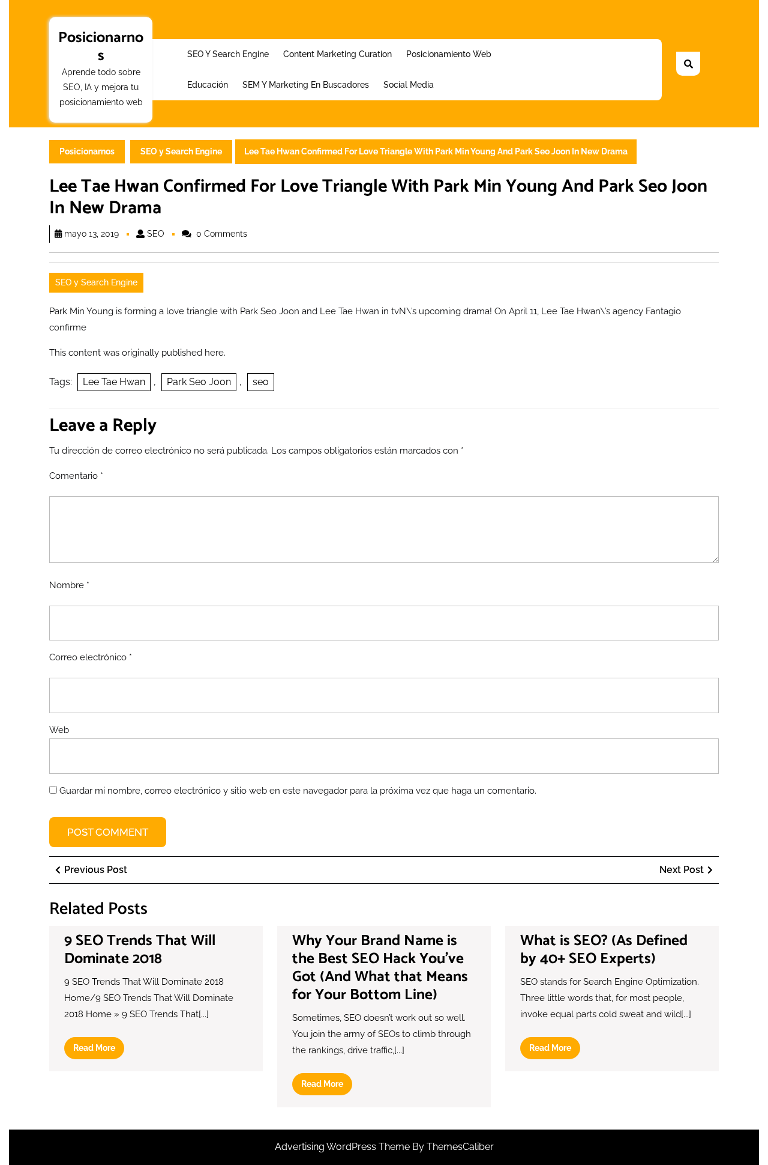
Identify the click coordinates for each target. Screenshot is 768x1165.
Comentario (76, 475)
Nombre (69, 585)
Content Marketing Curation (337, 54)
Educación (207, 85)
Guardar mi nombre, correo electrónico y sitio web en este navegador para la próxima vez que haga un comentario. (297, 790)
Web (59, 730)
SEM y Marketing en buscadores (305, 85)
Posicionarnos (100, 46)
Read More (98, 1050)
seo (261, 382)
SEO (155, 234)
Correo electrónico (90, 657)
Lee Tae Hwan (114, 382)
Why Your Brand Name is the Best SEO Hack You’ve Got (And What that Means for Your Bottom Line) (380, 968)
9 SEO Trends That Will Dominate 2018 (139, 950)
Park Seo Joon (199, 382)
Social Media (408, 85)
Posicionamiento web (448, 54)
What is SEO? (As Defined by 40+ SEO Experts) (604, 950)
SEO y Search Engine (228, 54)
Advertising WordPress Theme (343, 1146)
